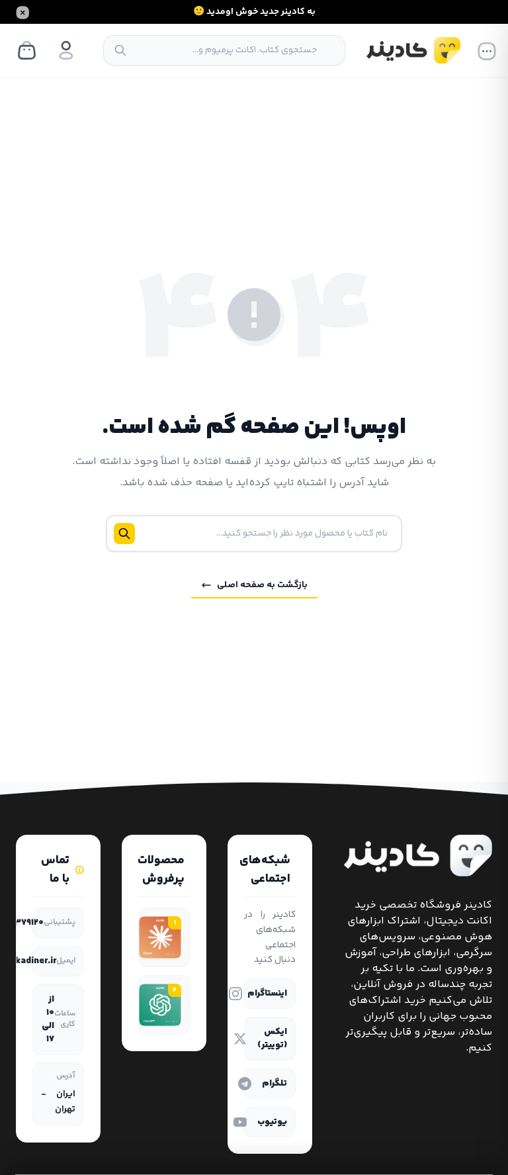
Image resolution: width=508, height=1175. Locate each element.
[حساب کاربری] (66, 50)
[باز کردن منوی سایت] (487, 50)
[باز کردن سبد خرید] (26, 50)
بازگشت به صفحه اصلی (262, 585)
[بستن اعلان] (22, 12)
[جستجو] (120, 50)
